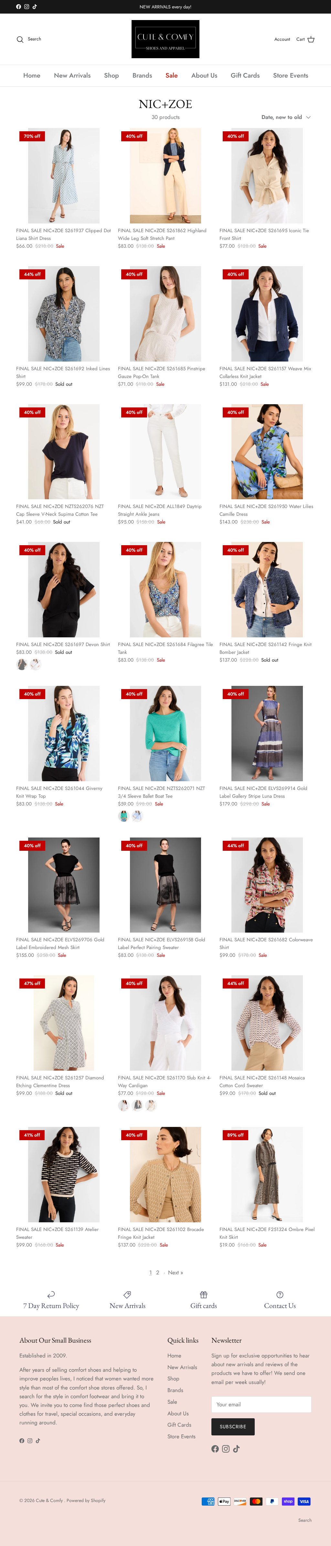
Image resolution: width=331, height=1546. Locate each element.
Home (31, 75)
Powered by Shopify (86, 1500)
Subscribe (233, 1426)
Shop (111, 75)
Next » (175, 1272)
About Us (204, 75)
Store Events (290, 75)
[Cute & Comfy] (165, 39)
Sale (172, 75)
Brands (142, 75)
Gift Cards (245, 75)
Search (305, 1520)
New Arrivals (72, 75)
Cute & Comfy (50, 1500)
